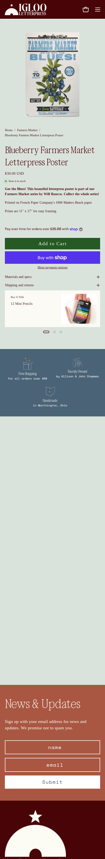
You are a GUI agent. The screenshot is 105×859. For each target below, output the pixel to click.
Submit (52, 781)
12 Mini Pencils (21, 303)
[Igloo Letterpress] (25, 9)
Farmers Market (27, 130)
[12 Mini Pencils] (79, 309)
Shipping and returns (19, 285)
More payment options (53, 267)
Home (9, 130)
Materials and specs (18, 277)
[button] (73, 9)
